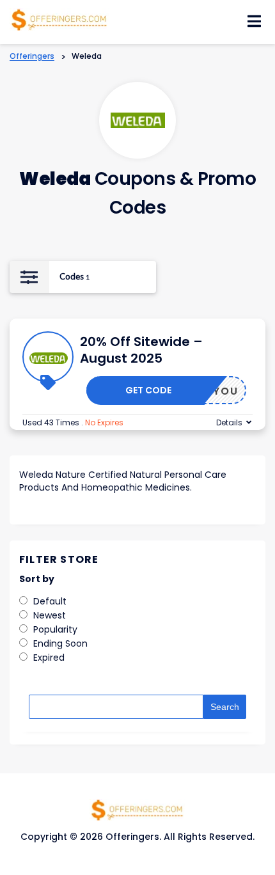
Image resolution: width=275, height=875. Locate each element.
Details (229, 422)
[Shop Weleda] (138, 121)
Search (224, 707)
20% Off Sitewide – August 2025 (141, 350)
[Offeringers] (59, 18)
